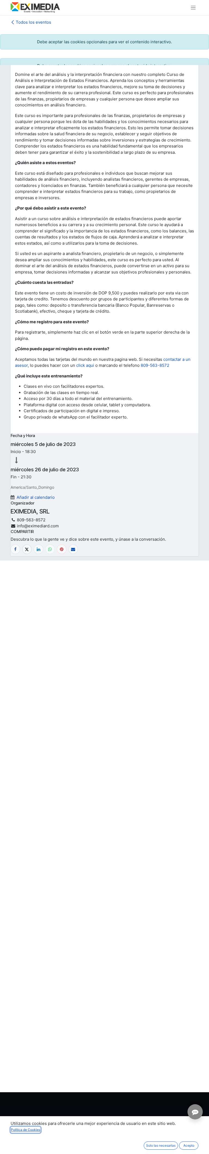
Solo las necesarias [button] (161, 1145)
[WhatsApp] (50, 549)
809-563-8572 (155, 365)
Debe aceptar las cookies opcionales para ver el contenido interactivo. (104, 41)
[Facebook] (15, 549)
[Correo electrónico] (73, 549)
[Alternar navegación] (193, 7)
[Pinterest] (61, 549)
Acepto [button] (188, 1145)
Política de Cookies (25, 1130)
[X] (27, 549)
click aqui (85, 365)
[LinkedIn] (38, 549)
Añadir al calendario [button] (36, 497)
